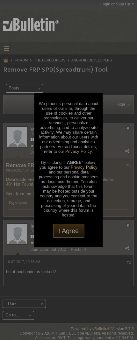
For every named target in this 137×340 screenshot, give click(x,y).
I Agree (68, 230)
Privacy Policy (78, 151)
